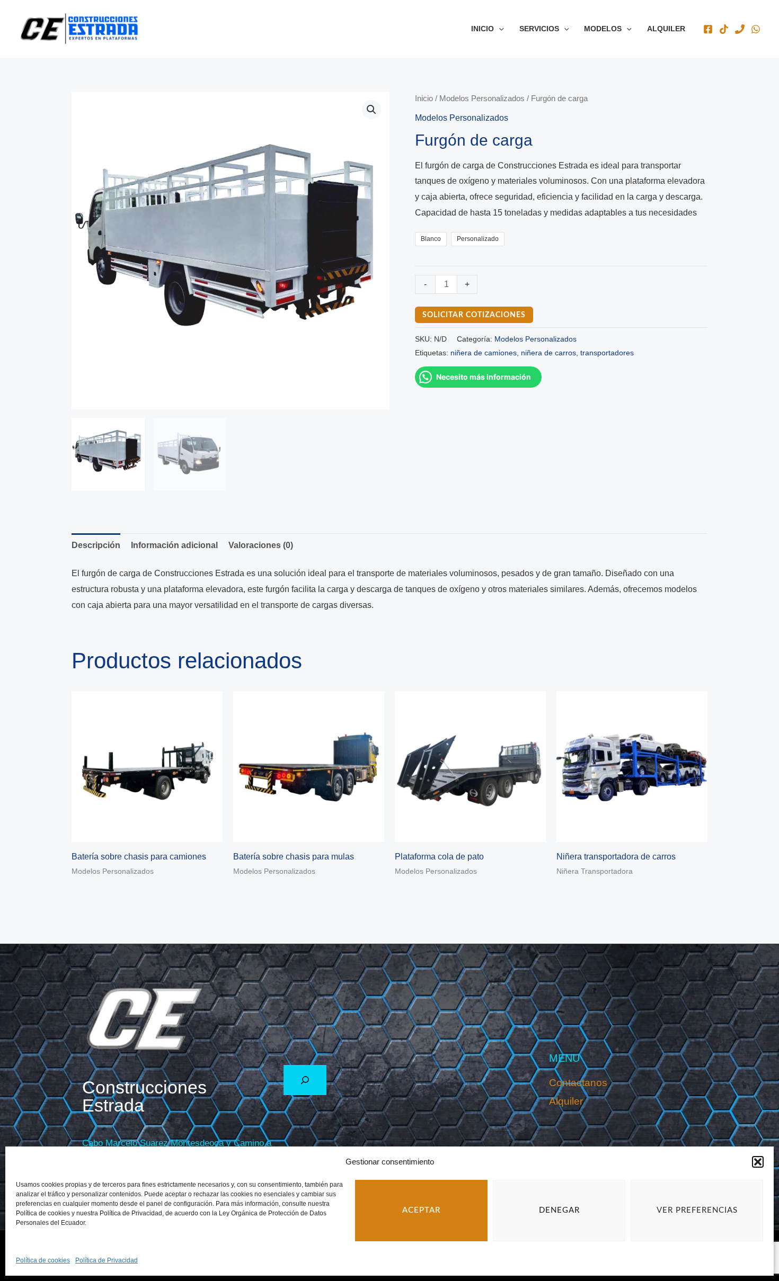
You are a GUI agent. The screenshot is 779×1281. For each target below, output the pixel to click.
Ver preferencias (697, 1210)
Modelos (603, 28)
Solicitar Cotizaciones (474, 315)
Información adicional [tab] (174, 545)
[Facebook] (708, 29)
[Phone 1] (740, 29)
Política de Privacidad (106, 1260)
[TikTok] (724, 29)
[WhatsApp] (755, 29)
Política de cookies (43, 1260)
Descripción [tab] (96, 545)
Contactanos (578, 1082)
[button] (758, 1162)
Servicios (539, 28)
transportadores (607, 352)
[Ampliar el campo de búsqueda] (305, 1080)
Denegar (559, 1210)
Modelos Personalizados (482, 98)
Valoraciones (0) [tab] (260, 545)
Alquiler (666, 28)
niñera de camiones (483, 352)
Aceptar (421, 1210)
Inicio (482, 28)
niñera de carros (548, 352)
